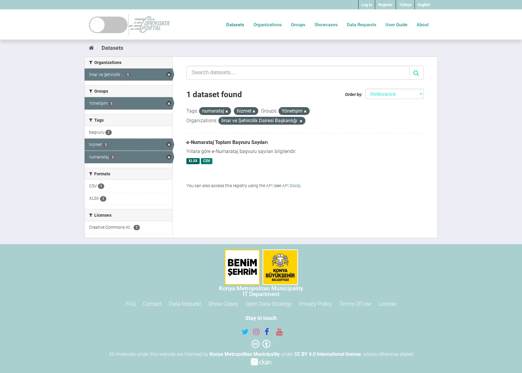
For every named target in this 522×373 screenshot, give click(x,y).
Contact (152, 304)
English (424, 4)
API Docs (290, 185)
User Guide (396, 24)
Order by (353, 94)
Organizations (267, 24)
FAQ (131, 304)
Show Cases (223, 304)
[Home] (91, 48)
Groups (298, 24)
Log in (367, 4)
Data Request (185, 304)
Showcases (326, 24)
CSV (206, 161)
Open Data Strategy (268, 304)
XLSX (193, 161)
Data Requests (361, 24)
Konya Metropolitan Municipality (245, 354)
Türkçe (405, 4)
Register (385, 4)
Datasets (235, 24)
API (269, 185)
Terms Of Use (355, 304)
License (387, 304)
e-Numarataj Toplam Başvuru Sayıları (227, 142)
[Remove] (226, 111)
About (423, 24)
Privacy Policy (315, 304)
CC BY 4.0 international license (327, 354)
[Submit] (416, 73)
